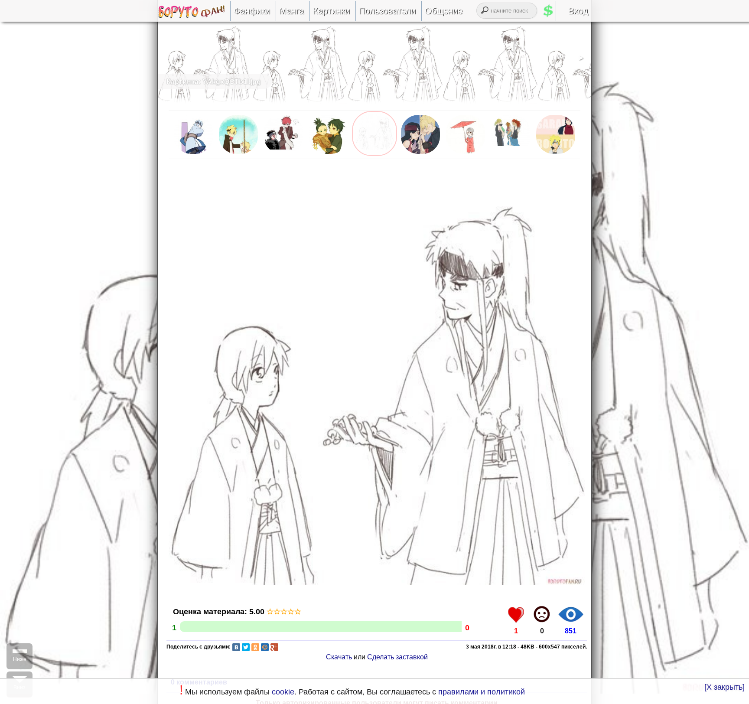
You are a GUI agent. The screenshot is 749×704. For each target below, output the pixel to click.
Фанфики (252, 11)
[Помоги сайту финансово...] (559, 11)
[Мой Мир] (265, 647)
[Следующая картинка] (376, 584)
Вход (578, 11)
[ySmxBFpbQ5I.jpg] (328, 153)
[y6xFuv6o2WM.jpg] (420, 153)
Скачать (339, 657)
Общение (443, 11)
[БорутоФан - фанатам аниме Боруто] (194, 15)
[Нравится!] (516, 614)
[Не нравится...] (541, 614)
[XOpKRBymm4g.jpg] (465, 153)
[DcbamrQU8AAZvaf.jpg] (193, 153)
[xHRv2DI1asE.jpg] (510, 153)
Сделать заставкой (397, 657)
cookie (283, 692)
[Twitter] (246, 647)
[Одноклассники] (255, 647)
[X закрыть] (724, 687)
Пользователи (387, 11)
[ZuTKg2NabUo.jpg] (238, 153)
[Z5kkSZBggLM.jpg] (283, 153)
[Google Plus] (274, 647)
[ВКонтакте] (236, 647)
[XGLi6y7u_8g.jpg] (555, 153)
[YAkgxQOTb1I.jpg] (374, 153)
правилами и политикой (481, 692)
